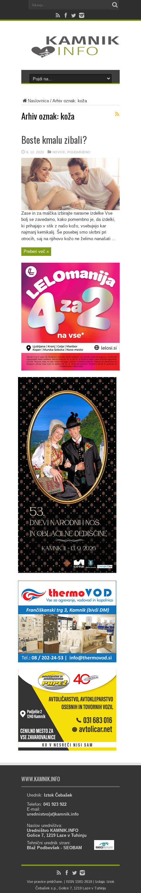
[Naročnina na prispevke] (117, 114)
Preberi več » (36, 251)
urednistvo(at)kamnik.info (53, 814)
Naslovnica (38, 100)
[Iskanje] (115, 5)
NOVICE (58, 152)
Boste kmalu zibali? (54, 139)
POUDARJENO (78, 152)
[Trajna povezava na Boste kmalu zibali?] (70, 208)
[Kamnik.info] (70, 53)
